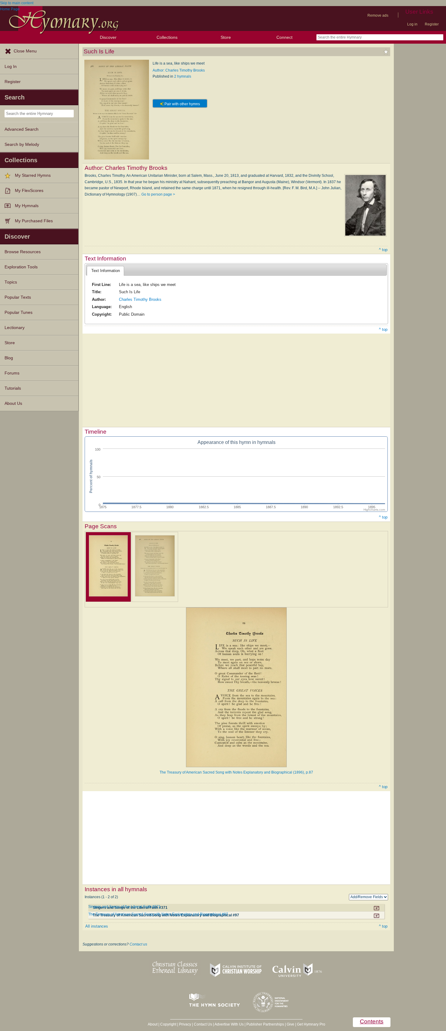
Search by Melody (22, 144)
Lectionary (15, 327)
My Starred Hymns (33, 175)
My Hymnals (27, 205)
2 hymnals (182, 76)
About (152, 1024)
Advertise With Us (229, 1024)
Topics (11, 282)
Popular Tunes (18, 312)
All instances (96, 926)
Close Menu (25, 51)
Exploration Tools (21, 267)
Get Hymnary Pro (311, 1024)
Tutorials (13, 388)
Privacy (185, 1024)
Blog (9, 358)
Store (226, 37)
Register (432, 24)
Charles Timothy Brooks (140, 299)
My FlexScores (29, 190)
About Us (13, 403)
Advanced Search (22, 129)
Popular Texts (18, 297)
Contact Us (203, 1024)
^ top (383, 249)
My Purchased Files (34, 221)
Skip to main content (16, 3)
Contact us (138, 944)
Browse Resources (23, 252)
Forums (12, 373)
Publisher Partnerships (265, 1024)
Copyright (168, 1024)
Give (290, 1024)
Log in (412, 24)
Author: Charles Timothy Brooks (179, 70)
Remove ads (377, 15)
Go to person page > (158, 194)
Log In (11, 66)
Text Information (105, 270)
